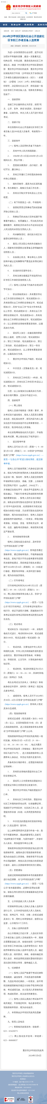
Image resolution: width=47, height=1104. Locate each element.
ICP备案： (23, 1082)
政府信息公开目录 (27, 31)
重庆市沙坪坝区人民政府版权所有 (23, 1073)
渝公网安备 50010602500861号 (28, 1085)
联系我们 (23, 1079)
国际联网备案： (23, 1085)
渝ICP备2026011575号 (26, 1082)
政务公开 (18, 31)
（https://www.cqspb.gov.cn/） (16, 550)
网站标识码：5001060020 (23, 1087)
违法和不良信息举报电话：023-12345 (23, 1090)
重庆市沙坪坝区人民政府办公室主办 (23, 1076)
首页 (12, 31)
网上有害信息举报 (23, 1093)
